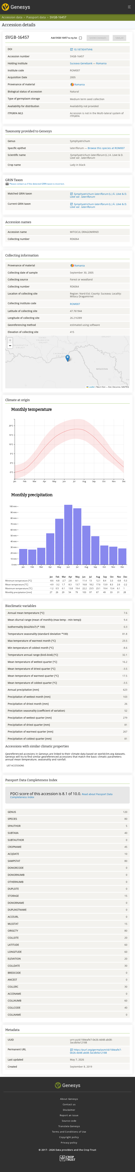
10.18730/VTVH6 (83, 49)
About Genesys (69, 1098)
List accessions (15, 765)
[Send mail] (7, 184)
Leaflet (91, 387)
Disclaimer (69, 1109)
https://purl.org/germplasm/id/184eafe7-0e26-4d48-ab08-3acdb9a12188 (96, 1051)
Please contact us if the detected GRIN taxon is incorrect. (37, 183)
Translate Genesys (69, 1126)
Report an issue (69, 1115)
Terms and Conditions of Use (69, 1131)
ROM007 (75, 304)
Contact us (69, 1104)
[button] (67, 358)
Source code (69, 1120)
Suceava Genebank (81, 63)
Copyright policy (69, 1137)
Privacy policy (69, 1142)
